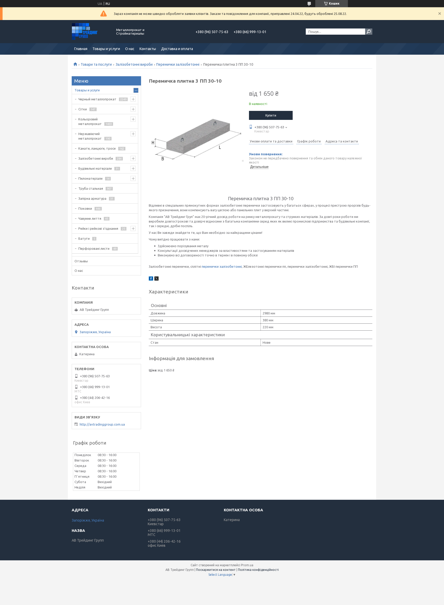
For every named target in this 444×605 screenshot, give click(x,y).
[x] (156, 279)
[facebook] (151, 279)
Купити (270, 115)
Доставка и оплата (177, 49)
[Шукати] (368, 31)
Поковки (85, 208)
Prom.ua (247, 565)
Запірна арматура (92, 198)
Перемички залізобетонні (177, 64)
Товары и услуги (106, 49)
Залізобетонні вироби (134, 64)
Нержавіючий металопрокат (90, 136)
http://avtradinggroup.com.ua (102, 424)
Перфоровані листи (93, 248)
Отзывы (81, 261)
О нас (129, 49)
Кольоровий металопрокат (90, 121)
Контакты (148, 49)
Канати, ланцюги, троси (97, 148)
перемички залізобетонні (222, 266)
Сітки (82, 109)
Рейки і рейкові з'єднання (98, 228)
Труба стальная (90, 188)
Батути (84, 238)
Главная (80, 49)
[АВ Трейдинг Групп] (91, 32)
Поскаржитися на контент (216, 569)
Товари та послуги (96, 64)
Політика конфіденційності (258, 569)
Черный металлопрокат (97, 99)
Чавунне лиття (89, 218)
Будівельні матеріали (95, 168)
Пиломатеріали (90, 178)
